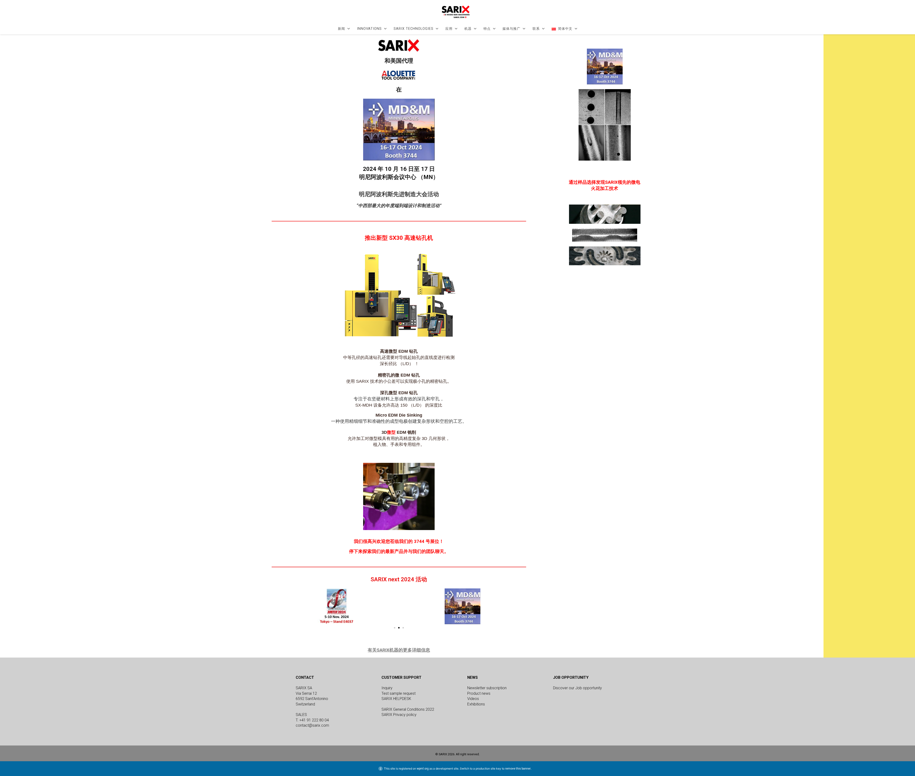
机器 (468, 29)
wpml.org (423, 768)
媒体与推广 (511, 29)
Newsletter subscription (487, 688)
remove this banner (518, 768)
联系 (536, 29)
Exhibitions (476, 704)
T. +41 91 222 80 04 (312, 720)
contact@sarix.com (312, 725)
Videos (473, 698)
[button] (276, 606)
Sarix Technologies (413, 29)
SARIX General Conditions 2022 (407, 709)
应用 (448, 29)
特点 (487, 29)
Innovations (369, 29)
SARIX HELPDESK (396, 698)
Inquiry (386, 688)
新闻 (341, 29)
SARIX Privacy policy (399, 714)
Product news (478, 693)
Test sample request (398, 693)
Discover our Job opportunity (577, 688)
